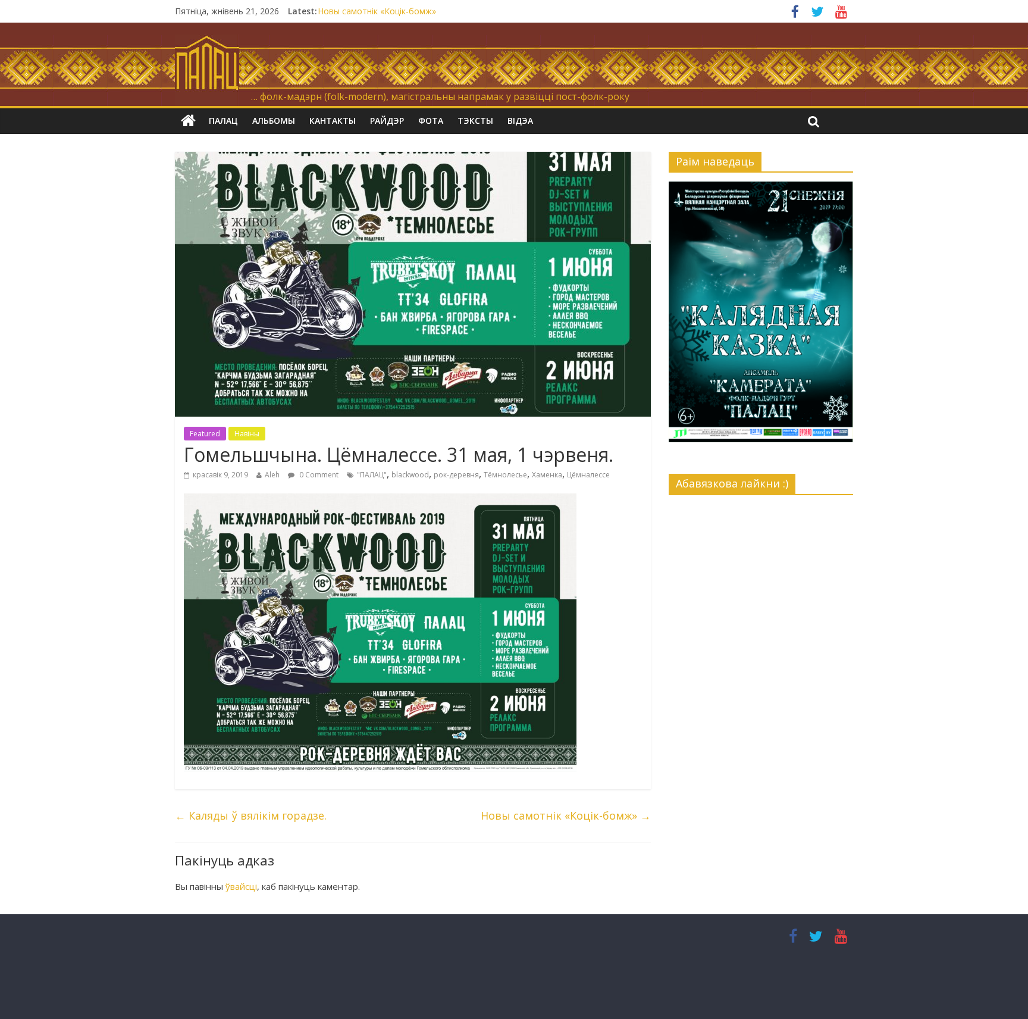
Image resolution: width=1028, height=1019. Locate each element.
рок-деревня (456, 475)
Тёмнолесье (505, 475)
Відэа (520, 120)
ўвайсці (241, 886)
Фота (430, 120)
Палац (223, 120)
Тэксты (475, 120)
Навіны (246, 434)
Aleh (272, 475)
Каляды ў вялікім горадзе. (251, 815)
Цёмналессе (588, 475)
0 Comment (318, 475)
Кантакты (332, 120)
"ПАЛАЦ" (372, 475)
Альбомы (273, 120)
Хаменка (547, 475)
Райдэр (387, 120)
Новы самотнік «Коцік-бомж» (377, 11)
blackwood (410, 475)
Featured (205, 434)
